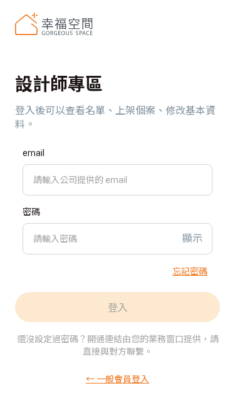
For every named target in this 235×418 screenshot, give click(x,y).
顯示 (192, 238)
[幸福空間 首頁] (54, 24)
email (33, 153)
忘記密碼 (189, 270)
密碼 (31, 212)
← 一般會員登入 (117, 378)
